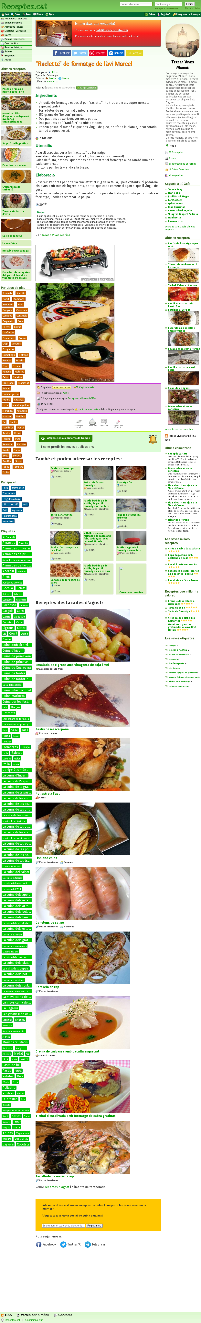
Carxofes (8, 622)
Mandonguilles (21, 405)
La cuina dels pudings (13, 980)
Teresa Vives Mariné (55, 235)
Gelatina (17, 377)
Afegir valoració (87, 88)
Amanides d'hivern (16, 548)
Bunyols (7, 310)
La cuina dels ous (10, 952)
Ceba (19, 622)
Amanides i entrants (15, 18)
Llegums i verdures (15, 31)
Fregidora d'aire (12, 499)
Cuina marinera (14, 696)
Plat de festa (174, 668)
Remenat (8, 444)
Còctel (6, 327)
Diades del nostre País (179, 655)
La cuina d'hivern (15, 775)
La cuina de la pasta (17, 792)
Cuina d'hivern (13, 650)
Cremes (7, 639)
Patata (18, 1071)
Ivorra (16, 764)
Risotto (21, 444)
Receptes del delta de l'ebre (16, 1111)
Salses (8, 51)
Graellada (8, 382)
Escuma (7, 360)
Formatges (10, 747)
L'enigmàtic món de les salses (24, 770)
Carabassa (21, 600)
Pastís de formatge (62, 468)
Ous (5, 1059)
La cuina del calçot (16, 872)
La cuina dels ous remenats (18, 957)
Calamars (18, 594)
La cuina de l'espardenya (20, 781)
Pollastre (9, 1087)
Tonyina (6, 1128)
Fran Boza (174, 193)
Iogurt (6, 399)
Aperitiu (20, 293)
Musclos (7, 1054)
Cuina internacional (17, 690)
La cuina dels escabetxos (17, 923)
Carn (20, 611)
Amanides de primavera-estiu (17, 560)
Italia (6, 764)
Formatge (7, 742)
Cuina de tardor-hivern (19, 679)
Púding (7, 438)
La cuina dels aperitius (19, 894)
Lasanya (19, 399)
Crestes (16, 343)
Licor (5, 405)
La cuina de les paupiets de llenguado (20, 838)
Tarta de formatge (61, 515)
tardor (52, 78)
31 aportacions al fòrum (182, 163)
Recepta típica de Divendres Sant (184, 677)
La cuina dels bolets (17, 912)
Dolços (15, 707)
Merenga (8, 410)
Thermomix (9, 493)
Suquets (6, 1122)
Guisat (6, 388)
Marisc (6, 1036)
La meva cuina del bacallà (21, 997)
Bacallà (8, 588)
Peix (20, 1076)
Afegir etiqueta (86, 387)
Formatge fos (124, 482)
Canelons (21, 310)
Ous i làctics (11, 43)
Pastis (7, 1070)
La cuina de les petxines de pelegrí (28, 843)
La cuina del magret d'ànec (18, 883)
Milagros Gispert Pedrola (183, 214)
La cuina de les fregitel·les (14, 821)
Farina (6, 736)
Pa (4, 422)
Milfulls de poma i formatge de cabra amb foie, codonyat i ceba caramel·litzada (97, 537)
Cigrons (8, 628)
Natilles (20, 416)
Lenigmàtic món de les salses (22, 1014)
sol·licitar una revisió (89, 409)
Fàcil (25, 730)
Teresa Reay (175, 189)
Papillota (8, 427)
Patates (8, 1076)
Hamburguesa (11, 394)
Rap (23, 1099)
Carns (7, 35)
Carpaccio (8, 321)
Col (4, 634)
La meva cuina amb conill (18, 991)
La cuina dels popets (16, 968)
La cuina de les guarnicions (22, 826)
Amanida (7, 293)
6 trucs (172, 158)
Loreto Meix (175, 200)
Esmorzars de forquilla (16, 718)
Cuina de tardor (14, 673)
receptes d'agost (57, 1187)
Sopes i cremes (13, 22)
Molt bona (7, 1048)
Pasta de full (11, 1065)
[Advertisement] (98, 1281)
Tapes (6, 466)
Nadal (18, 1053)
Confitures (8, 332)
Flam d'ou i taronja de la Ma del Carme (182, 487)
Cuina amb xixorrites (17, 645)
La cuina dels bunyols (18, 917)
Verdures (21, 1139)
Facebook (49, 1244)
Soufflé (7, 461)
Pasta (20, 427)
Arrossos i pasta (13, 26)
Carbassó (24, 605)
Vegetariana (22, 1133)
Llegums (20, 1019)
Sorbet (17, 455)
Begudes (9, 55)
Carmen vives (175, 221)
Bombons (19, 299)
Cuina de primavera (17, 656)
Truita (6, 472)
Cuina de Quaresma (17, 667)
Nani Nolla (174, 217)
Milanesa (22, 410)
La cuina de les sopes (18, 855)
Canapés (172, 646)
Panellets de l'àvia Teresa (183, 580)
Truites (8, 1133)
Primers (20, 1094)
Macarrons (7, 1025)
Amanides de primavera (20, 554)
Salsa (17, 450)
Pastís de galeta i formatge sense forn (129, 549)
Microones (18, 487)
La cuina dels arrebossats (21, 900)
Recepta (6, 1105)
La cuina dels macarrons (14, 946)
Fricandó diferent (178, 520)
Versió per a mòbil (34, 1315)
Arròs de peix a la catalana (184, 548)
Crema (22, 338)
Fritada (17, 366)
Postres (8, 1093)
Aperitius (21, 571)
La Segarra (10, 1008)
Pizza (17, 433)
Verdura (7, 1139)
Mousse (7, 416)
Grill (5, 510)
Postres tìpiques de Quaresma (183, 673)
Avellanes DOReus (12, 582)
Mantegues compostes (14, 1031)
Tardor (17, 1122)
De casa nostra (63, 387)
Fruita (5, 753)
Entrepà (23, 355)
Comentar (104, 426)
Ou (27, 1053)
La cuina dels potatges (19, 974)
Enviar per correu (78, 426)
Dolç (5, 707)
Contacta (64, 1315)
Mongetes (21, 1048)
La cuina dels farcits (12, 934)
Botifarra (7, 594)
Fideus (16, 736)
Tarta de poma (176, 607)
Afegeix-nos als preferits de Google (68, 437)
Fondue (7, 371)
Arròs (6, 577)
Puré (17, 438)
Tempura (18, 466)
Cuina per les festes (17, 701)
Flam (5, 366)
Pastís (6, 433)
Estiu (5, 730)
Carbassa (9, 605)
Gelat (6, 377)
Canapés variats (177, 453)
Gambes (7, 759)
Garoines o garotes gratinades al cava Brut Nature (182, 627)
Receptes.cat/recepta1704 (82, 398)
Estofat (20, 360)
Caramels (21, 315)
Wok (25, 504)
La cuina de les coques (19, 804)
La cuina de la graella (18, 787)
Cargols (8, 611)
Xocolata (23, 1144)
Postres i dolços (13, 47)
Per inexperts (177, 663)
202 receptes (176, 152)
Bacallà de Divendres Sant (183, 564)
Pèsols (6, 1082)
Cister (21, 628)
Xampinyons (8, 1145)
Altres (7, 59)
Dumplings (9, 355)
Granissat (23, 382)
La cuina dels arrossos (19, 906)
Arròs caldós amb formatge (94, 484)
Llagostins (7, 1020)
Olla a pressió (10, 504)
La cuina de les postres (19, 849)
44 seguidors (176, 175)
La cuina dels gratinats (19, 940)
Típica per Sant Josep (178, 686)
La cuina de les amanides (20, 798)
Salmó (5, 1116)
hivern (65, 78)
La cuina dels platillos (18, 963)
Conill (13, 633)
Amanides (23, 543)
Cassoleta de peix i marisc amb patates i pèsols (183, 572)
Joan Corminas (176, 207)
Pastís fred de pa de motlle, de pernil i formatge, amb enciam (97, 568)
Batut (6, 299)
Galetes (19, 371)
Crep (5, 343)
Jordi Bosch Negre (178, 196)
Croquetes (8, 349)
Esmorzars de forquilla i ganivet (18, 724)
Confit (17, 327)
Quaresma (10, 1099)
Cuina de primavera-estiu (21, 662)
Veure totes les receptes (179, 429)
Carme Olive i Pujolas (180, 210)
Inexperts (52, 81)
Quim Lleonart (176, 203)
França (25, 747)
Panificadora (10, 515)
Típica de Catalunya (179, 681)
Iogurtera (8, 521)
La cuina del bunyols (12, 867)
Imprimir (93, 426)
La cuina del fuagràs (12, 878)
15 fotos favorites (178, 169)
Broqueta (8, 304)
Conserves (9, 338)
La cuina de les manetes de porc (25, 832)
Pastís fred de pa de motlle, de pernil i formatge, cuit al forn (96, 503)
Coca (20, 321)
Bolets (21, 588)
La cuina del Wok (12, 889)
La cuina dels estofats (18, 929)
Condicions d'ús (34, 1320)
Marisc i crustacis (15, 1042)
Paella (13, 422)
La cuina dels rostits (17, 985)
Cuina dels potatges (12, 685)
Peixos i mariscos (14, 39)
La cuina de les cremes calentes (26, 809)
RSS (8, 1315)
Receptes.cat (24, 5)
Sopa (5, 455)
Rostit (6, 450)
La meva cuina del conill (20, 1002)
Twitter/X (74, 1244)
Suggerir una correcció (118, 426)
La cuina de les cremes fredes (21, 815)
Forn (5, 487)
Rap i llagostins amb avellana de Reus (180, 556)
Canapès (7, 315)
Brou (20, 304)
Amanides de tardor (17, 565)
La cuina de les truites (18, 860)
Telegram (98, 1244)
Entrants (9, 713)
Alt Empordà (9, 537)
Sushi (18, 461)
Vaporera (17, 510)
